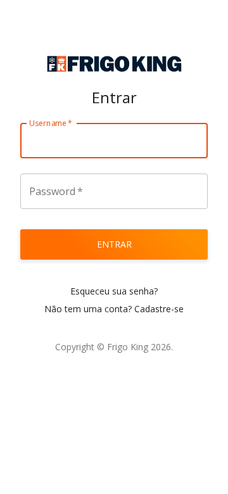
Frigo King (127, 347)
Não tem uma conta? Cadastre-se (114, 309)
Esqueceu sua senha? (114, 291)
